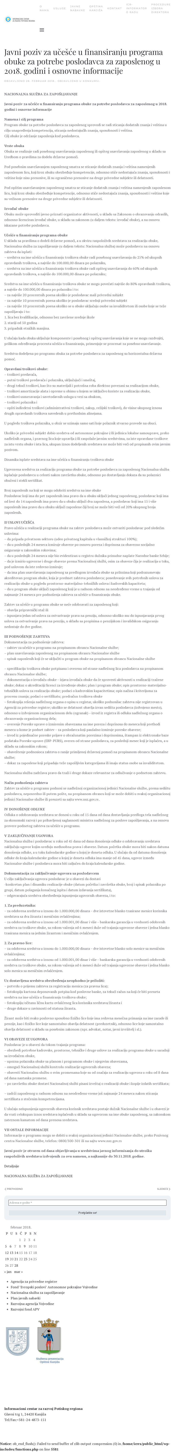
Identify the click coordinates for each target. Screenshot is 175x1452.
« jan (8, 1271)
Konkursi (91, 81)
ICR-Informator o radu (136, 8)
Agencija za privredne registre (34, 1281)
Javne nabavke (77, 8)
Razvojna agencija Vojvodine (32, 1303)
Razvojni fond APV (25, 1309)
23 (26, 1259)
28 (16, 1265)
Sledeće (162, 1188)
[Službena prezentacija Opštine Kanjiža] (49, 1340)
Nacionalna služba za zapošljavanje (38, 1292)
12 (7, 1252)
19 (7, 1259)
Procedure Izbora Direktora (161, 8)
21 (16, 1259)
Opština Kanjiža (96, 8)
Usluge (59, 8)
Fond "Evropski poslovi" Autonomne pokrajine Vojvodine (54, 1287)
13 (11, 1252)
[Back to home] (22, 19)
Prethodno (15, 1188)
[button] (42, 29)
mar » (18, 1271)
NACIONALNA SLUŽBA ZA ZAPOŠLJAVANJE (38, 1176)
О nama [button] (44, 8)
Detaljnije (11, 1166)
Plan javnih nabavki (25, 1298)
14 (16, 1252)
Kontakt (114, 8)
